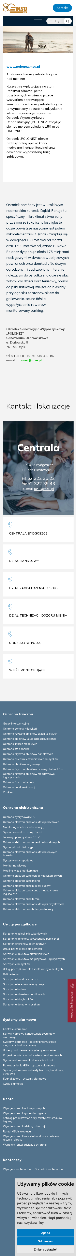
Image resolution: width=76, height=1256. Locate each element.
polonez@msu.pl (29, 360)
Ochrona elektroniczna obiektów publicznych (31, 822)
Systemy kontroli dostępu (18, 847)
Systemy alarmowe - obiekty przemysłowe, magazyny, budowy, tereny (30, 1043)
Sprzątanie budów (14, 989)
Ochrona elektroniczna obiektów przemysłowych (33, 904)
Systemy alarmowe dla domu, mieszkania (28, 1060)
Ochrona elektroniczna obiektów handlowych (31, 842)
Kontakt (62, 8)
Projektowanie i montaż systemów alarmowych (32, 1055)
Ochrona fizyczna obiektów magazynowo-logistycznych (29, 775)
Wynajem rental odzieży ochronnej (25, 1144)
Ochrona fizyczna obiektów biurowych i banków (33, 769)
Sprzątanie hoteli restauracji (20, 979)
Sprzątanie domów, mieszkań (21, 1004)
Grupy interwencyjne (16, 723)
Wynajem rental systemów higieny (24, 1113)
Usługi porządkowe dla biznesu (22, 948)
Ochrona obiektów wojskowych (22, 764)
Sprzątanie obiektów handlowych (24, 994)
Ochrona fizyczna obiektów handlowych (28, 754)
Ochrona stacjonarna (16, 748)
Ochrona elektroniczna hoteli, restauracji (28, 909)
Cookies (8, 792)
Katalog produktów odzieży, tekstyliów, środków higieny (32, 1119)
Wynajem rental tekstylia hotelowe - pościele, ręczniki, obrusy (31, 1137)
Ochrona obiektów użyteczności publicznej (29, 738)
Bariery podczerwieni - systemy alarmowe (29, 1050)
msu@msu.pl (44, 489)
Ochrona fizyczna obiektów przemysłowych (30, 733)
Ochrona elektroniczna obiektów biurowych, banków (30, 853)
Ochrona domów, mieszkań (20, 728)
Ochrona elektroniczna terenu (21, 899)
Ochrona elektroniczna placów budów (26, 885)
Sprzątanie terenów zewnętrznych (24, 943)
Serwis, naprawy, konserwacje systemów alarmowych (29, 1035)
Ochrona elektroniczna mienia (22, 880)
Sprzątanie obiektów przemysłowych (26, 953)
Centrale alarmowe (15, 1029)
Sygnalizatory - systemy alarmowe (24, 1078)
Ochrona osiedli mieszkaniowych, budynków (30, 759)
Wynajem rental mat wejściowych (24, 1108)
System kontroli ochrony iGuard (22, 832)
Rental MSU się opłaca (17, 1131)
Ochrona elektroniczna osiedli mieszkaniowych (32, 875)
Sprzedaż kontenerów (49, 1169)
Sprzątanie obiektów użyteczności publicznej (31, 938)
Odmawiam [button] (46, 1241)
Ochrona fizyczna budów (18, 782)
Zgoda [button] (45, 1233)
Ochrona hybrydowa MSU (19, 816)
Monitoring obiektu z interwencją (23, 827)
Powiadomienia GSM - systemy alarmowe (29, 1065)
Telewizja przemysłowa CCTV (21, 837)
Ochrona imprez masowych (20, 743)
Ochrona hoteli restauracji (19, 787)
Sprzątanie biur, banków (18, 999)
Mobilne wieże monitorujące (20, 870)
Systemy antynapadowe (18, 860)
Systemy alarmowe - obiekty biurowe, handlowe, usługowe (33, 1071)
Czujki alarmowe (13, 1083)
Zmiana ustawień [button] (46, 1249)
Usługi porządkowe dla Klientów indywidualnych (33, 969)
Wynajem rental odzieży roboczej (24, 1126)
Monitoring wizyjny (14, 865)
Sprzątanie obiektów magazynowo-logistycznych (34, 958)
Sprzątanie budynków (16, 964)
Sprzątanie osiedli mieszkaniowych (25, 933)
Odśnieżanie (11, 974)
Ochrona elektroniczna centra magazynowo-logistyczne (31, 892)
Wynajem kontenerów (17, 1169)
